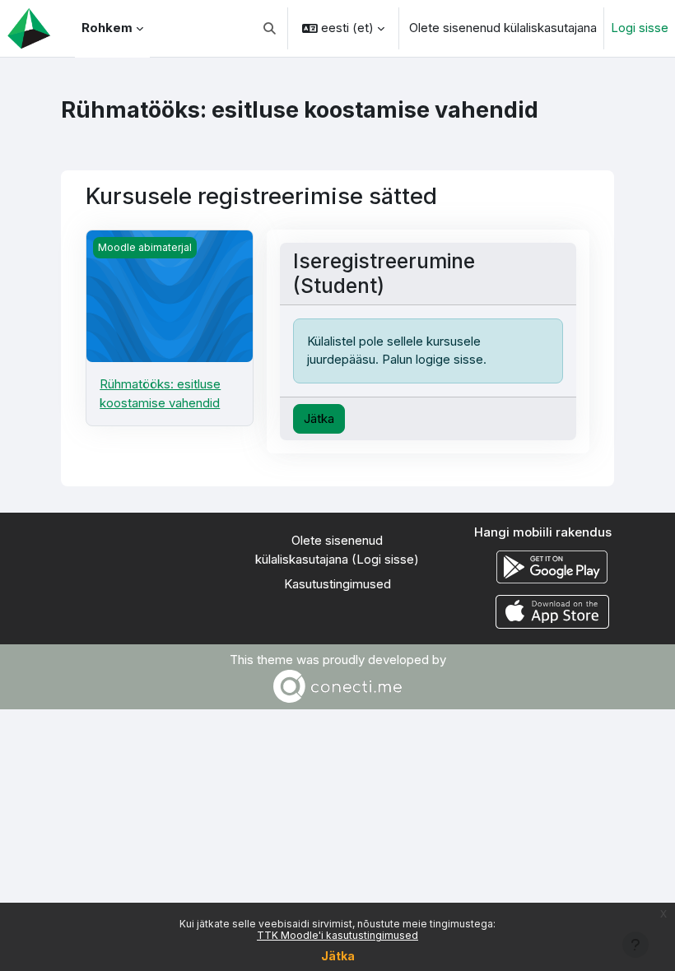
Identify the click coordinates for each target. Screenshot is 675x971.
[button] (270, 28)
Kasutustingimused (337, 584)
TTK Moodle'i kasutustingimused (337, 935)
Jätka (338, 956)
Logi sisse (639, 27)
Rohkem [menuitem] (107, 27)
